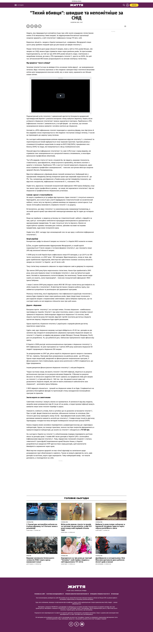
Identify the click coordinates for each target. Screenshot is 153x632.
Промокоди (115, 594)
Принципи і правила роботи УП (100, 594)
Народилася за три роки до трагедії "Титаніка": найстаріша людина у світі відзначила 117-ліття (76, 560)
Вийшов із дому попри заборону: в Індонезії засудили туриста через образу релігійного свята (110, 526)
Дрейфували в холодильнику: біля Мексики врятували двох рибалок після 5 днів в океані (110, 560)
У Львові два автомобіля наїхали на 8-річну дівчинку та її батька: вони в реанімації (41, 526)
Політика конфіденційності (55, 594)
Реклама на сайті (39, 594)
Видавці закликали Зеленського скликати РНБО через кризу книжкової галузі (40, 560)
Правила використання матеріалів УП (77, 594)
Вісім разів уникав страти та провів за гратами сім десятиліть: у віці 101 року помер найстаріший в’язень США (76, 527)
